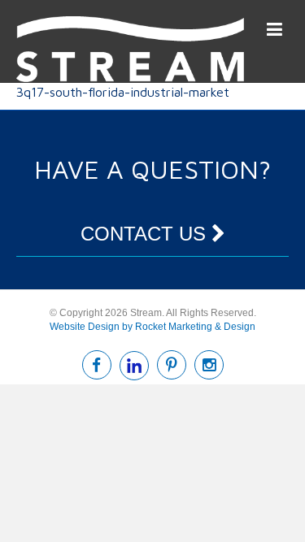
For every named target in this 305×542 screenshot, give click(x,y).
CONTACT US (146, 234)
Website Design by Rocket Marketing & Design (152, 326)
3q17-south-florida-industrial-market (122, 92)
